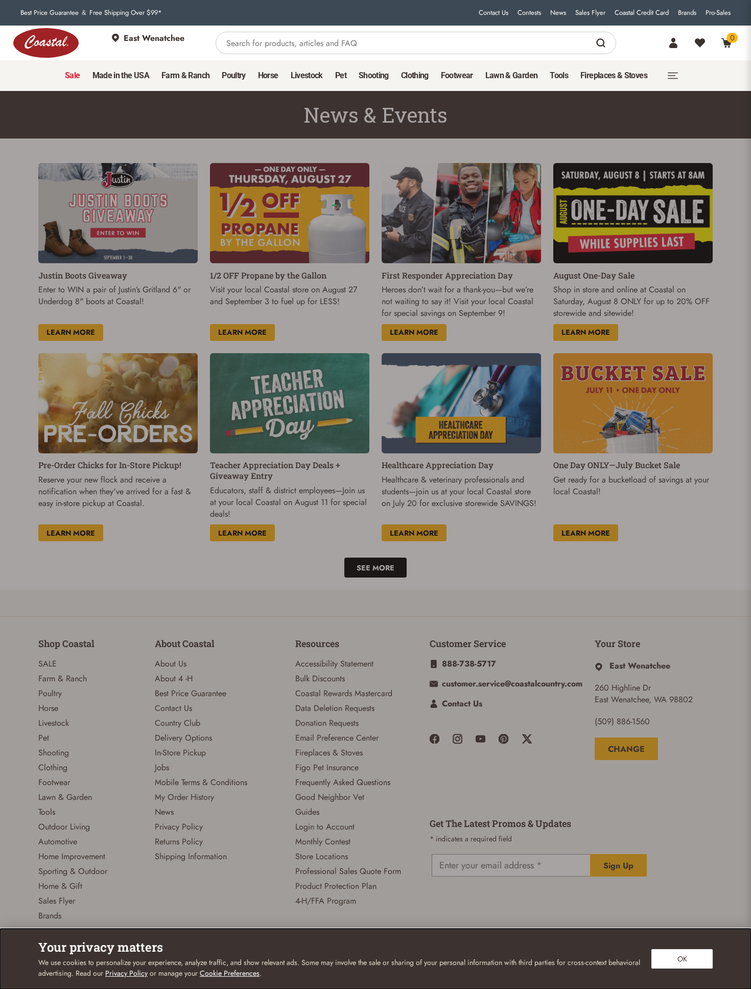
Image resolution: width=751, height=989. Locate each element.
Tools (46, 812)
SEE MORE (375, 568)
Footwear (54, 782)
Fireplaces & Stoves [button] (613, 75)
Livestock (53, 723)
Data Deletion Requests (334, 708)
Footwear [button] (457, 75)
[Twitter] (527, 739)
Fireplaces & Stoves (329, 752)
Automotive (57, 841)
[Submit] (602, 43)
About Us (170, 664)
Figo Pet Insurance (327, 767)
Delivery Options (183, 738)
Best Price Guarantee (49, 12)
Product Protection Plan (336, 886)
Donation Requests (327, 723)
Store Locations (321, 856)
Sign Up (618, 865)
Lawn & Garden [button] (511, 75)
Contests (529, 12)
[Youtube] (480, 739)
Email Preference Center (337, 738)
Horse (48, 708)
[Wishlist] (700, 43)
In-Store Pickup (180, 752)
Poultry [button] (234, 75)
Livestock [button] (307, 75)
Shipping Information (191, 856)
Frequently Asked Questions (342, 782)
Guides (307, 812)
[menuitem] (72, 75)
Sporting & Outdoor (72, 871)
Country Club (177, 723)
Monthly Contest (322, 841)
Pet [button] (340, 75)
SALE (47, 664)
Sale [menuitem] (72, 75)
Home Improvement (71, 856)
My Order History (184, 797)
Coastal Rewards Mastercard (343, 693)
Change (626, 749)
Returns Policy (179, 841)
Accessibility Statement (334, 664)
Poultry (50, 693)
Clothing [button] (415, 75)
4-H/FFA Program (325, 901)
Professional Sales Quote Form (348, 871)
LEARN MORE (70, 332)
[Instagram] (457, 739)
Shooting (53, 752)
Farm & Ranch (62, 678)
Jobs (162, 767)
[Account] (673, 43)
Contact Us (493, 12)
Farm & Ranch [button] (185, 75)
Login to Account (325, 827)
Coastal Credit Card (642, 12)
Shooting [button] (374, 75)
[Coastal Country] (46, 43)
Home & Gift (60, 886)
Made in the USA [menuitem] (120, 75)
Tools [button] (559, 75)
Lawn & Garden (65, 797)
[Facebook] (434, 739)
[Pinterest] (503, 739)
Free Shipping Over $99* (125, 12)
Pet (43, 738)
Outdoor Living (64, 827)
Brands (687, 12)
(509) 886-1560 (622, 721)
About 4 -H (174, 678)
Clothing (52, 767)
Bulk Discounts (320, 678)
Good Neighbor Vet (329, 797)
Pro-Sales (718, 12)
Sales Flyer (590, 12)
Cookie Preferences (230, 973)
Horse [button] (268, 75)
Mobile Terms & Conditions (201, 782)
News (558, 12)
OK (682, 959)
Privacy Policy (179, 827)
